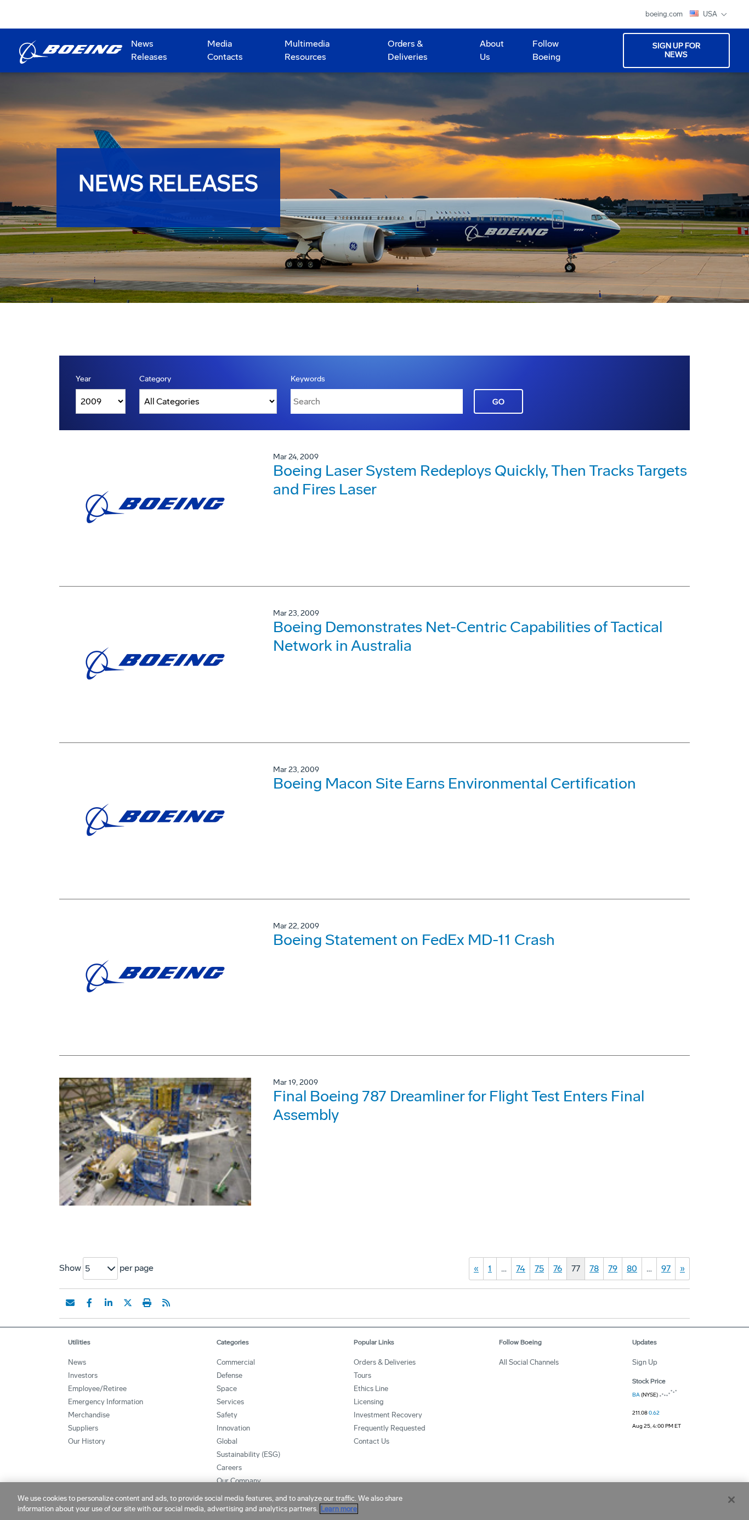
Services (230, 1402)
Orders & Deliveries (403, 54)
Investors (83, 1375)
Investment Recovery (388, 1415)
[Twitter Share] (128, 1302)
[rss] (166, 1302)
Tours (362, 1375)
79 (612, 1268)
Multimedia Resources (303, 54)
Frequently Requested (389, 1428)
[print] (147, 1302)
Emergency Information (105, 1402)
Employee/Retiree (97, 1388)
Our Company (239, 1481)
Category (155, 379)
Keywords (308, 379)
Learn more (339, 1509)
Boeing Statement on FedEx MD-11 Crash (414, 940)
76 (557, 1268)
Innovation (233, 1428)
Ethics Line (371, 1388)
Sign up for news (676, 50)
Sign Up (644, 1362)
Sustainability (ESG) (248, 1454)
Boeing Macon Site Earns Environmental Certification (454, 783)
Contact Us (371, 1441)
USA (711, 14)
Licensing (369, 1402)
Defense (229, 1375)
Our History (86, 1441)
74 (520, 1268)
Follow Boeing (546, 50)
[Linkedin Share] (108, 1302)
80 (632, 1268)
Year (83, 379)
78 (594, 1268)
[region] (374, 1501)
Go (498, 402)
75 (539, 1268)
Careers (229, 1467)
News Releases (149, 50)
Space (227, 1388)
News (77, 1362)
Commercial (236, 1362)
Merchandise (89, 1415)
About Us (487, 54)
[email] (70, 1302)
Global (227, 1441)
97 (666, 1268)
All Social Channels (529, 1362)
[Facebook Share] (89, 1302)
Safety (227, 1415)
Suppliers (83, 1428)
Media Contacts (225, 50)
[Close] (731, 1500)
